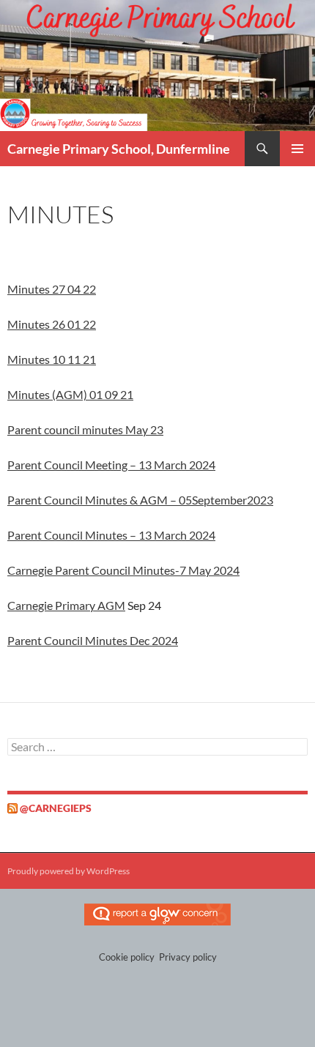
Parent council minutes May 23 (85, 429)
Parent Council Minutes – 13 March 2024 (111, 535)
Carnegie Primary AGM (66, 605)
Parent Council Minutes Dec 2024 (92, 640)
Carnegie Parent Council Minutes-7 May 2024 (123, 570)
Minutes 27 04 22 (51, 289)
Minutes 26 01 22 (51, 324)
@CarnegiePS (56, 808)
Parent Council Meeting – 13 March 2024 (111, 465)
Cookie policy (127, 957)
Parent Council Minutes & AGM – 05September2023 (140, 500)
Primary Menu (297, 148)
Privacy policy (188, 957)
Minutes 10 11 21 (51, 359)
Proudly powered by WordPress (68, 870)
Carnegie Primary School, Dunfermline (118, 149)
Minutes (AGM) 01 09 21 (70, 394)
